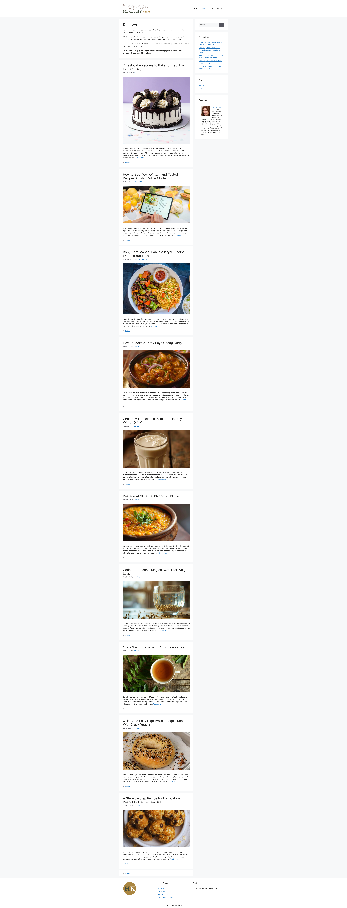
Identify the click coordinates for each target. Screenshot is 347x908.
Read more (141, 158)
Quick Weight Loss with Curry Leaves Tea (153, 647)
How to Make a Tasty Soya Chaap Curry (152, 343)
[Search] (221, 25)
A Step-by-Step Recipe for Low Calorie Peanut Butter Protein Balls (152, 800)
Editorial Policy (163, 891)
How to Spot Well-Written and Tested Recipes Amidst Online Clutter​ (150, 176)
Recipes (204, 8)
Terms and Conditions (166, 897)
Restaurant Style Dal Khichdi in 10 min (151, 496)
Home (196, 8)
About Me (161, 888)
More (218, 8)
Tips (211, 8)
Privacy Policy (163, 894)
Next (130, 873)
